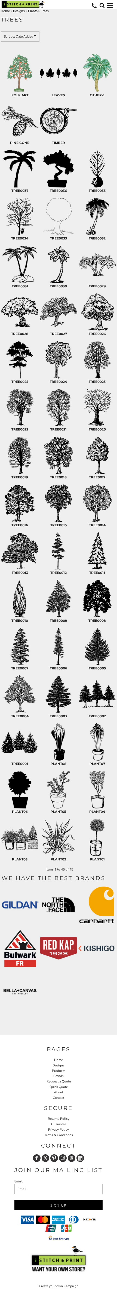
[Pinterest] (54, 1158)
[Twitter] (45, 1158)
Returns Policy (58, 1118)
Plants (33, 11)
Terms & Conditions (58, 1135)
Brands (58, 1076)
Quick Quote (59, 1087)
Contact (58, 1098)
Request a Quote (59, 1081)
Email (18, 1181)
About (58, 1092)
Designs (19, 11)
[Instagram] (63, 1158)
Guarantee (58, 1124)
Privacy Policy (58, 1129)
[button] (102, 5)
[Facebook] (37, 1158)
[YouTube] (71, 1158)
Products (58, 1071)
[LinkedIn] (80, 1158)
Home (5, 11)
